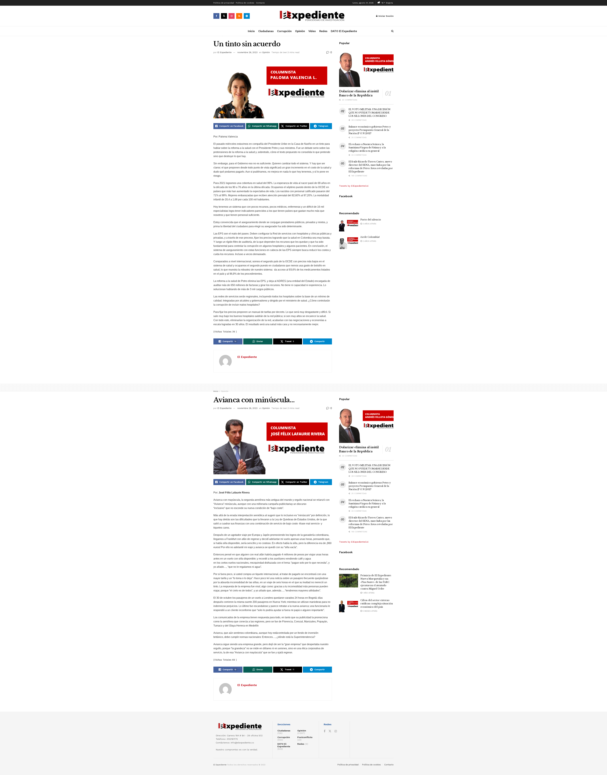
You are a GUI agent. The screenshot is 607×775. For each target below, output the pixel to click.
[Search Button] (392, 31)
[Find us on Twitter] (224, 16)
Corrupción (284, 31)
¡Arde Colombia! (370, 237)
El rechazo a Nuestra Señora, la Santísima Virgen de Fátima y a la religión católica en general (367, 147)
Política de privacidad (223, 3)
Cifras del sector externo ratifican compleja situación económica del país (376, 603)
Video (312, 31)
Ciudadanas (266, 31)
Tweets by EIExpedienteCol (353, 186)
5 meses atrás (369, 611)
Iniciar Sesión (386, 16)
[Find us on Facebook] (216, 16)
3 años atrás (369, 224)
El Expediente (224, 52)
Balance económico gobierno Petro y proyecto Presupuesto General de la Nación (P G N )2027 (370, 130)
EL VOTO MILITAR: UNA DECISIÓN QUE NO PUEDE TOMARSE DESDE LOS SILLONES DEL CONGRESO (369, 112)
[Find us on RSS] (239, 16)
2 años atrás (369, 241)
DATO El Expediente (344, 31)
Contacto (260, 3)
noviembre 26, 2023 (247, 52)
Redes (323, 31)
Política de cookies (245, 3)
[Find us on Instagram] (232, 16)
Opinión (300, 31)
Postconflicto (305, 737)
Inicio (251, 31)
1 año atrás (368, 593)
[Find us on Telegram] (247, 16)
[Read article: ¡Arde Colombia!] (348, 242)
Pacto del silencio (370, 219)
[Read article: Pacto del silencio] (348, 225)
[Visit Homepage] (313, 16)
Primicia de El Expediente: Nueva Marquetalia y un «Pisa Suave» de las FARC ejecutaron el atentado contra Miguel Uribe (375, 582)
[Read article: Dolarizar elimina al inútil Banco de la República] (366, 67)
